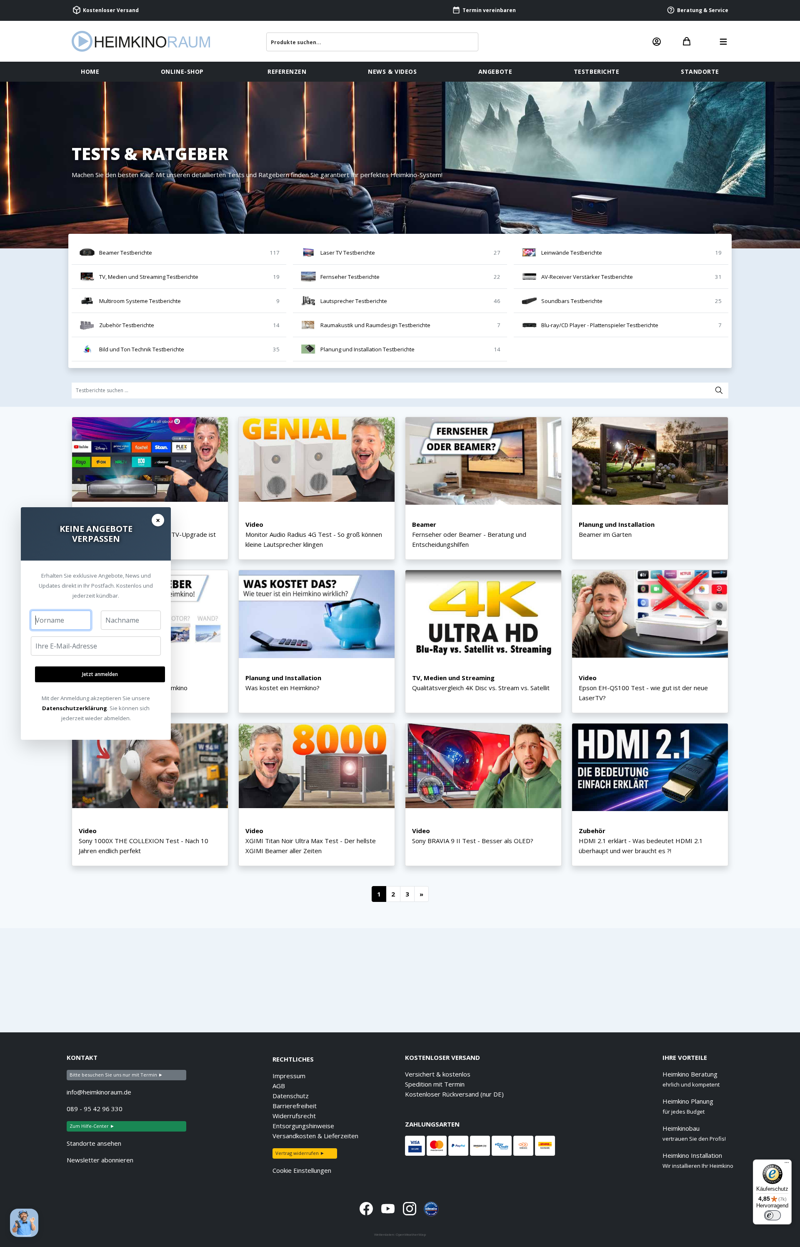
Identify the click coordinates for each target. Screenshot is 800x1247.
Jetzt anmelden (100, 674)
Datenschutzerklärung (74, 708)
